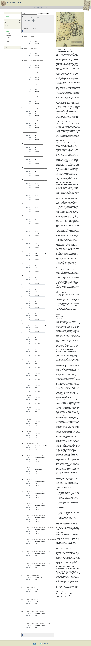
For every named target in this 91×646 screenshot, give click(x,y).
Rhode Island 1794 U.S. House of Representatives (33, 108)
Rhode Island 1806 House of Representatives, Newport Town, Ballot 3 (37, 623)
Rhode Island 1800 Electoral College (31, 228)
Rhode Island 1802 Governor (29, 335)
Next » (32, 30)
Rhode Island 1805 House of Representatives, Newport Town (35, 503)
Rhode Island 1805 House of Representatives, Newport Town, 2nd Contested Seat (40, 539)
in (37, 13)
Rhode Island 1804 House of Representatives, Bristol (34, 479)
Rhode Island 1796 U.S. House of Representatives (33, 144)
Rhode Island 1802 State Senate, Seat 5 (31, 395)
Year (6, 20)
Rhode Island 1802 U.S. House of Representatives (33, 443)
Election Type (7, 47)
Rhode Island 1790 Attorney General (30, 48)
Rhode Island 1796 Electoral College (30, 132)
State (6, 13)
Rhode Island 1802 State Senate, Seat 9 (31, 431)
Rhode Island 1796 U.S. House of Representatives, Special (35, 168)
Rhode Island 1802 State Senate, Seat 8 (31, 419)
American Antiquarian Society (34, 641)
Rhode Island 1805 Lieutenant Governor (31, 575)
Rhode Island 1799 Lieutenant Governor (31, 216)
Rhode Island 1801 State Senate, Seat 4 (31, 299)
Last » (34, 30)
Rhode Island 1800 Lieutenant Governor (31, 240)
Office (6, 22)
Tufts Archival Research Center (47, 641)
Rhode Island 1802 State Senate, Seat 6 (31, 407)
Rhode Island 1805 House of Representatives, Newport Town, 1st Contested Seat (39, 527)
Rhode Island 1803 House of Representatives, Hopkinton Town (36, 455)
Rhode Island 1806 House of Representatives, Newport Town (35, 611)
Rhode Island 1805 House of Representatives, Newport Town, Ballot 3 (37, 563)
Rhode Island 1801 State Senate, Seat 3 (31, 287)
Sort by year (25, 28)
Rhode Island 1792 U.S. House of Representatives (33, 96)
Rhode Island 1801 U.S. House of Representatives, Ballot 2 (35, 323)
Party (6, 28)
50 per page (33, 28)
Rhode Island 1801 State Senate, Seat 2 (31, 275)
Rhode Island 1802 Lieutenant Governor (31, 347)
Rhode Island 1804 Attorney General (31, 467)
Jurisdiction (7, 25)
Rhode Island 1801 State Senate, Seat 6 (31, 311)
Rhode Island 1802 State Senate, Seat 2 (31, 371)
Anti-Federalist (8, 35)
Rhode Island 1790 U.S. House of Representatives (33, 60)
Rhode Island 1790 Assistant (28, 36)
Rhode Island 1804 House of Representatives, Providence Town (36, 491)
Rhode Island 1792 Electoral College (30, 84)
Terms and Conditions (57, 641)
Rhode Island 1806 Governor (29, 587)
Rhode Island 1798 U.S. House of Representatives (33, 192)
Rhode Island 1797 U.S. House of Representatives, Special (35, 180)
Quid (6, 43)
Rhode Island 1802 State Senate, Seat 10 (32, 359)
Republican (8, 33)
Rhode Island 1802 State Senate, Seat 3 (31, 383)
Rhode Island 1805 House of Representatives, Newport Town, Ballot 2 (37, 551)
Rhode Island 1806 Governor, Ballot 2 (31, 599)
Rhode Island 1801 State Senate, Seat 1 (31, 263)
